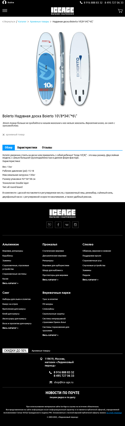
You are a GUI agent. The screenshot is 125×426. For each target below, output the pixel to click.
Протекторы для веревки (55, 275)
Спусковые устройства (94, 265)
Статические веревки (53, 251)
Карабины (7, 255)
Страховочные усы (92, 260)
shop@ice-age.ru (63, 382)
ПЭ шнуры (47, 304)
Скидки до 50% (15, 351)
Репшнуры (47, 260)
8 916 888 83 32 (93, 2)
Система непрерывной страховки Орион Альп (54, 320)
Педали (86, 275)
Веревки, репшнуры (12, 251)
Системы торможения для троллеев (55, 329)
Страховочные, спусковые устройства (15, 267)
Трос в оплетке (50, 299)
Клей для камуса (10, 314)
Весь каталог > (10, 283)
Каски (5, 279)
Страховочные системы (14, 274)
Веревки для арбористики (55, 265)
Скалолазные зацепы (53, 314)
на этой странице (114, 413)
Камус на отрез (10, 304)
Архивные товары (41, 350)
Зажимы (6, 260)
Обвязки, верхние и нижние (97, 251)
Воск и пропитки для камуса (16, 323)
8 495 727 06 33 (114, 2)
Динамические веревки (54, 255)
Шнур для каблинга (52, 270)
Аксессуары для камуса (14, 318)
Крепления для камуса (14, 309)
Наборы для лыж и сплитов (16, 299)
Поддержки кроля (92, 255)
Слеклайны (48, 309)
